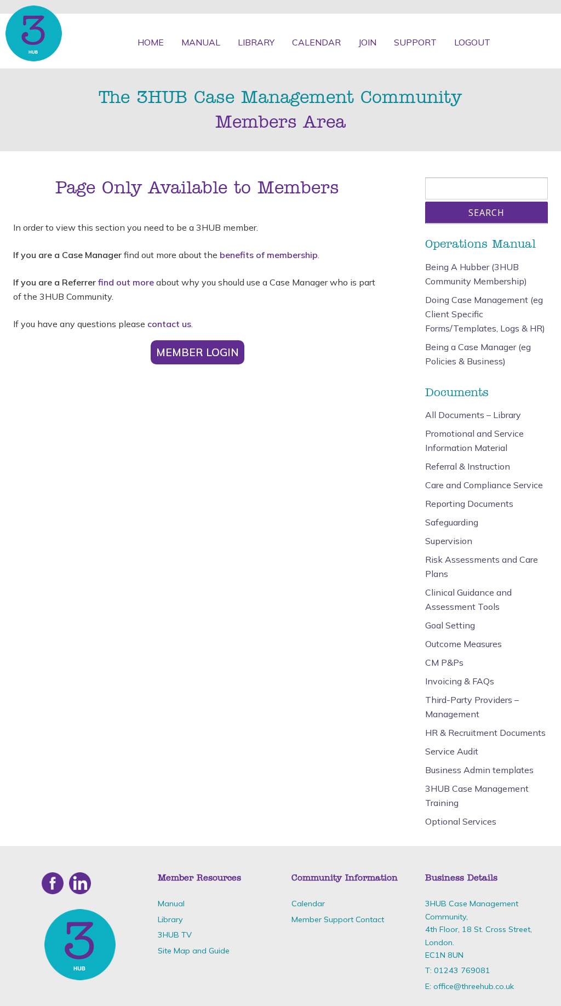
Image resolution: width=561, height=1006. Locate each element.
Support (415, 42)
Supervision (448, 540)
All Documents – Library (473, 414)
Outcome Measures (463, 643)
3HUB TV (175, 935)
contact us (169, 323)
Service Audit (451, 751)
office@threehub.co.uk (473, 986)
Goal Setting (450, 625)
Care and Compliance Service (484, 484)
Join (367, 42)
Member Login (197, 352)
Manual (200, 42)
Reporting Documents (469, 503)
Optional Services (460, 821)
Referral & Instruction (467, 466)
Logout (472, 42)
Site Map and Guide (194, 951)
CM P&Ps (444, 662)
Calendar (316, 42)
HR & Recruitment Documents (485, 732)
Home (151, 42)
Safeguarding (451, 522)
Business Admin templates (479, 769)
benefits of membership (269, 254)
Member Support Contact (337, 919)
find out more (126, 282)
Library (256, 42)
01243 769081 (462, 970)
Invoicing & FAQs (459, 681)
